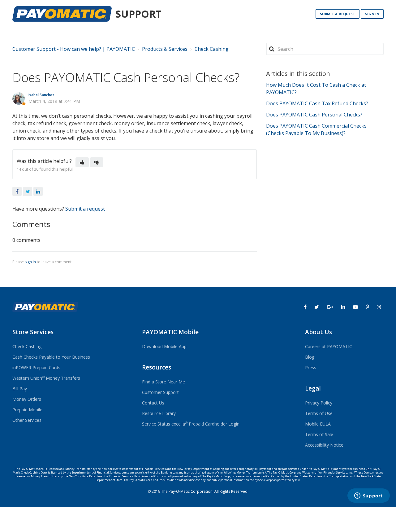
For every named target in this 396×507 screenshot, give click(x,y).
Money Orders (26, 399)
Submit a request (337, 13)
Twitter (27, 191)
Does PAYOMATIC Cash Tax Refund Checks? (317, 103)
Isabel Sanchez (41, 95)
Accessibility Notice (324, 445)
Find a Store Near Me (163, 382)
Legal (313, 388)
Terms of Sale (319, 434)
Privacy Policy (318, 403)
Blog (309, 357)
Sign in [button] (372, 13)
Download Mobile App (164, 346)
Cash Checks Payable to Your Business (51, 357)
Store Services (33, 332)
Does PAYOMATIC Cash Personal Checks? (314, 114)
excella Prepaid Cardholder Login (205, 424)
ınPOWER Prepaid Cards (36, 367)
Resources (156, 367)
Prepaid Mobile (27, 410)
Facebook (17, 191)
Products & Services (164, 49)
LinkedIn (38, 191)
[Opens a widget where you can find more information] (368, 496)
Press (310, 367)
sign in (30, 261)
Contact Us (153, 403)
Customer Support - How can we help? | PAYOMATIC (73, 49)
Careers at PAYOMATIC (328, 346)
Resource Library (159, 413)
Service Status (156, 424)
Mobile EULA (318, 424)
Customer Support (160, 392)
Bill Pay (19, 388)
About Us (318, 332)
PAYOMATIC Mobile (170, 332)
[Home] (62, 14)
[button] (82, 162)
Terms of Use (319, 413)
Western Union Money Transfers (46, 378)
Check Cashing (212, 49)
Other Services (26, 420)
